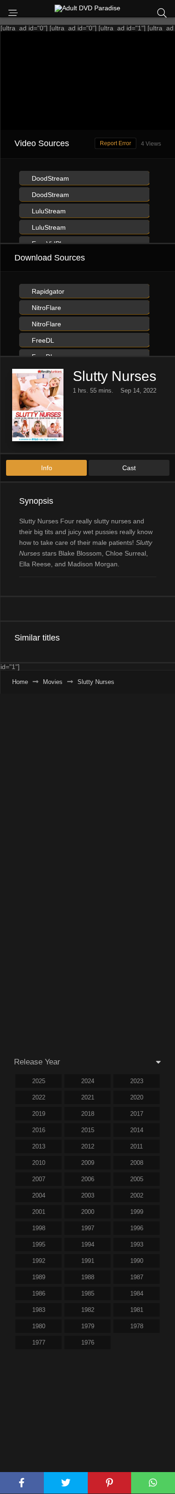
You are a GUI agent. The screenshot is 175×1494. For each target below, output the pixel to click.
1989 (38, 1277)
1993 (136, 1244)
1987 (136, 1277)
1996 (136, 1228)
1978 (136, 1326)
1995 (38, 1244)
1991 (87, 1260)
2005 (136, 1179)
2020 (136, 1097)
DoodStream (49, 178)
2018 (87, 1113)
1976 (87, 1342)
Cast (129, 468)
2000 (87, 1211)
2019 (38, 1113)
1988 (87, 1277)
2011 (136, 1146)
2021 (87, 1097)
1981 (136, 1309)
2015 (87, 1130)
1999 (136, 1211)
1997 (87, 1228)
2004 (38, 1195)
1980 (38, 1326)
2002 (136, 1195)
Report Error (115, 143)
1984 (136, 1293)
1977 (38, 1342)
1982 (87, 1309)
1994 (87, 1244)
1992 (38, 1260)
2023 (136, 1081)
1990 (136, 1260)
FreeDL (42, 340)
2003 (87, 1195)
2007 (38, 1179)
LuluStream (48, 211)
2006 (87, 1179)
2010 (38, 1162)
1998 (38, 1228)
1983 (38, 1309)
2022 (38, 1097)
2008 (136, 1162)
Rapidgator (47, 291)
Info (46, 468)
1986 (38, 1293)
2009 (87, 1162)
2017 (136, 1113)
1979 (87, 1326)
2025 (38, 1081)
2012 (87, 1146)
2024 (87, 1081)
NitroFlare (45, 307)
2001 (38, 1211)
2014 (136, 1130)
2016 (38, 1130)
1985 (87, 1293)
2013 (38, 1146)
